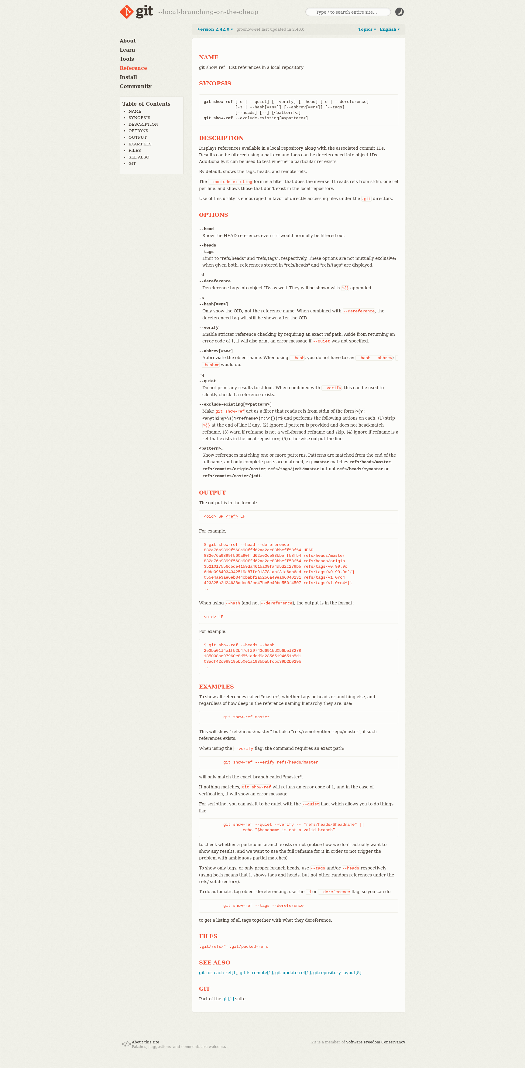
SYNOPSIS (139, 117)
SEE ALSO (139, 157)
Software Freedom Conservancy (375, 1042)
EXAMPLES (140, 144)
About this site (145, 1042)
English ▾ (390, 29)
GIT (132, 163)
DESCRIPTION (143, 124)
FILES (135, 150)
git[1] (228, 998)
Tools (127, 59)
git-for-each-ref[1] (218, 972)
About (128, 41)
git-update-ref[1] (293, 972)
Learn (127, 50)
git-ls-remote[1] (256, 972)
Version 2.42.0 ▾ (215, 29)
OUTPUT (138, 137)
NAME (135, 111)
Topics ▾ (367, 29)
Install (128, 77)
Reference (133, 68)
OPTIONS (138, 130)
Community (135, 86)
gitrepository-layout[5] (337, 972)
